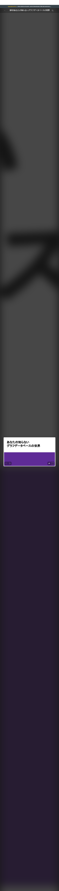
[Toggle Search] (52, 10)
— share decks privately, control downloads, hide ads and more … (29, 6)
